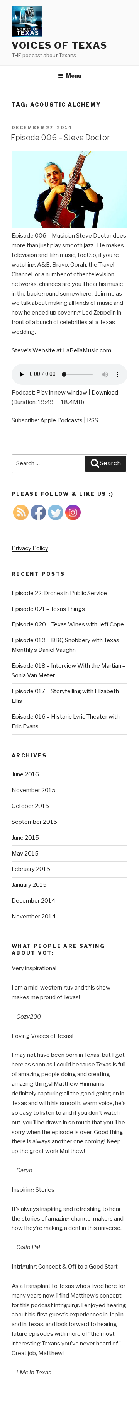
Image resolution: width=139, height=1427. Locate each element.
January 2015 (29, 884)
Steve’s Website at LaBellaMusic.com (61, 350)
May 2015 (25, 853)
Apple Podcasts (61, 420)
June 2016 (25, 774)
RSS (92, 420)
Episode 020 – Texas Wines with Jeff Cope (68, 624)
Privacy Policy (30, 548)
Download (105, 392)
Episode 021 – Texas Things (48, 608)
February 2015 (31, 869)
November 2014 (34, 916)
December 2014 (33, 900)
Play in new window (61, 392)
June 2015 (25, 837)
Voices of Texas (59, 45)
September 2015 (34, 821)
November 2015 (34, 790)
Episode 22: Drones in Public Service (59, 593)
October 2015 (30, 806)
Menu (73, 75)
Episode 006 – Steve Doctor (60, 137)
